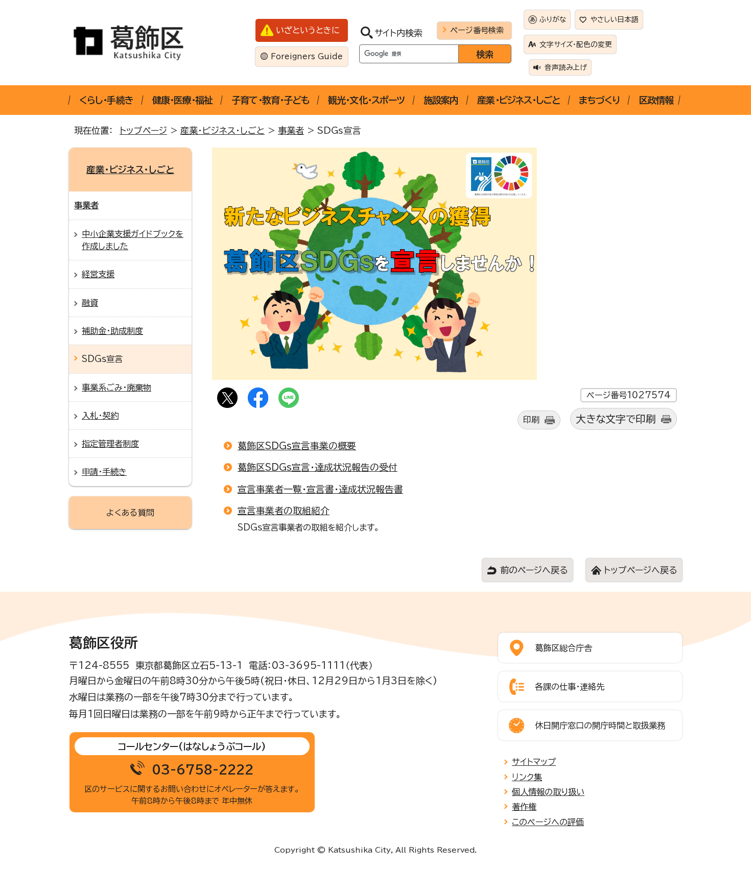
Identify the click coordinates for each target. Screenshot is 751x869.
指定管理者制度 (110, 444)
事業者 (291, 130)
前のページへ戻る (534, 570)
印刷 (531, 420)
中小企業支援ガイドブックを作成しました (132, 240)
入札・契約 (100, 416)
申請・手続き (104, 472)
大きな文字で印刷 (616, 419)
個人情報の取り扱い (548, 792)
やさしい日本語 (615, 19)
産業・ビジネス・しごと (518, 100)
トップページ (143, 130)
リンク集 (527, 777)
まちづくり (599, 100)
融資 (90, 303)
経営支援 (98, 274)
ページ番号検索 (477, 30)
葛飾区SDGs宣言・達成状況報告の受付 (317, 467)
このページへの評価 (548, 822)
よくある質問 (130, 513)
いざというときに (308, 30)
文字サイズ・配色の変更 (575, 44)
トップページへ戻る (640, 570)
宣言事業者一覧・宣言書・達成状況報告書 (320, 489)
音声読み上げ (566, 67)
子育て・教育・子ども (270, 100)
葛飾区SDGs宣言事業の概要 (297, 445)
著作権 (524, 807)
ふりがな (552, 19)
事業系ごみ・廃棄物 (116, 387)
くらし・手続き (106, 100)
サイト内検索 (398, 33)
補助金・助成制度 (112, 331)
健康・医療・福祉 (182, 100)
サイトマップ (534, 762)
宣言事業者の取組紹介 (284, 510)
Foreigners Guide (307, 56)
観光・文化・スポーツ (366, 100)
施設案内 (441, 100)
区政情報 (656, 100)
